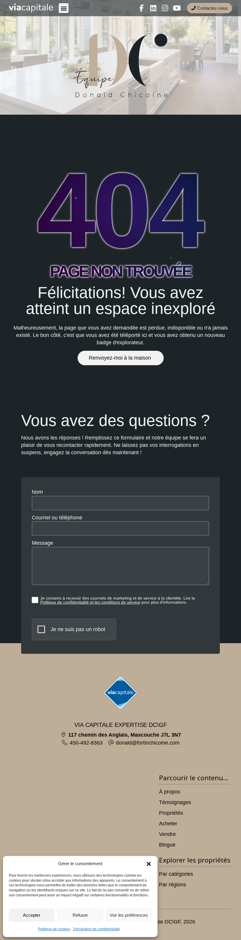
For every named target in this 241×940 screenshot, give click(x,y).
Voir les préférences (129, 915)
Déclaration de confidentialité (96, 929)
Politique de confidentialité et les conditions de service (90, 602)
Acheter (168, 824)
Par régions (172, 885)
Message (42, 543)
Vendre (167, 834)
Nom (37, 492)
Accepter (31, 915)
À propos (169, 792)
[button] (149, 864)
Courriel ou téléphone (57, 517)
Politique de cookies (54, 929)
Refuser (80, 915)
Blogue (167, 845)
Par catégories (176, 874)
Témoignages (175, 802)
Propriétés (171, 813)
